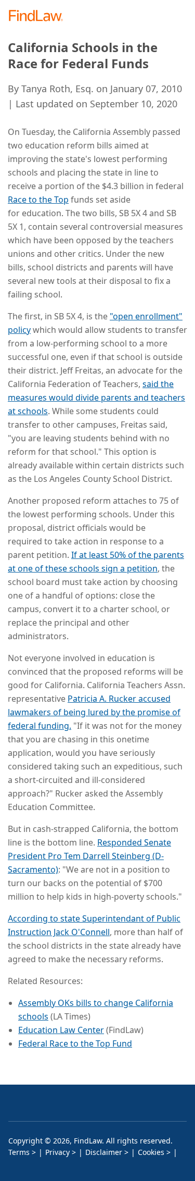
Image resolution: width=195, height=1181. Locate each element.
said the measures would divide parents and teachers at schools (96, 397)
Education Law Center (61, 1030)
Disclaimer (103, 1152)
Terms (19, 1152)
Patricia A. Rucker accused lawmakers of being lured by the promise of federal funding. (94, 712)
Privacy (57, 1152)
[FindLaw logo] (39, 16)
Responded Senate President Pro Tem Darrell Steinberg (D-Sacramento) (89, 856)
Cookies (151, 1152)
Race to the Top (38, 199)
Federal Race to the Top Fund (75, 1043)
